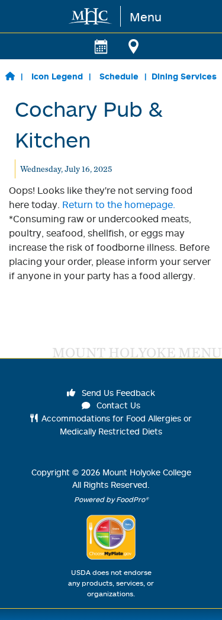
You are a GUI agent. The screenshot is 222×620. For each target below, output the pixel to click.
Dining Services (184, 76)
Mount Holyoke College (146, 472)
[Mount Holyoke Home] (91, 16)
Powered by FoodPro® (111, 499)
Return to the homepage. (118, 204)
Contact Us (117, 405)
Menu (146, 16)
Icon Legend (57, 76)
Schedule (119, 76)
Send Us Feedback (117, 393)
